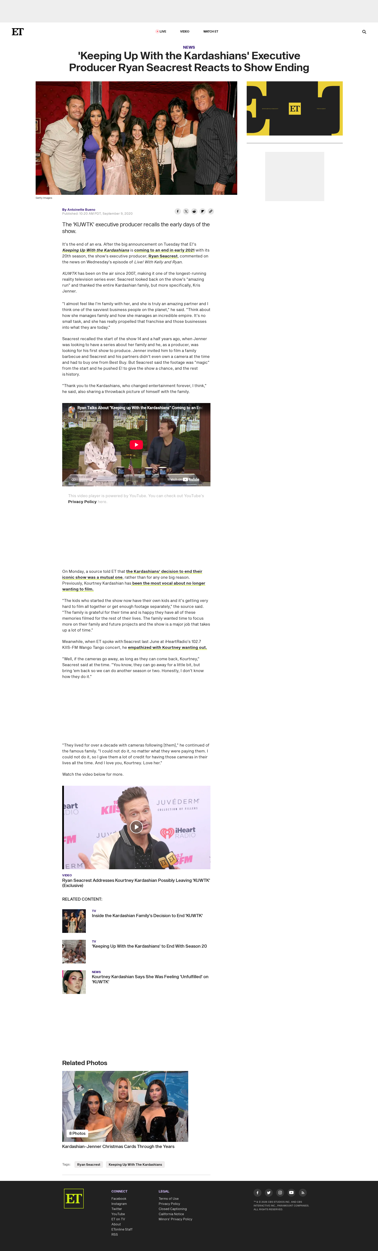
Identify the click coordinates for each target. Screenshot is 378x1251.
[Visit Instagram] (280, 1193)
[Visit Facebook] (257, 1193)
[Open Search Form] (364, 32)
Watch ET (211, 31)
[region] (295, 108)
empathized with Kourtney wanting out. (167, 648)
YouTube (118, 1214)
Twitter (116, 1209)
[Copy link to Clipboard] (210, 212)
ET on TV (118, 1219)
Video (185, 31)
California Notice (171, 1214)
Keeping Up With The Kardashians (135, 1165)
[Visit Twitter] (269, 1193)
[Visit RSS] (303, 1193)
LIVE (163, 31)
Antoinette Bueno (81, 209)
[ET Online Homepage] (18, 32)
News (189, 47)
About (116, 1224)
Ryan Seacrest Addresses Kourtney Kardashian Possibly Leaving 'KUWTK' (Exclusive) (136, 883)
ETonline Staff (121, 1229)
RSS (114, 1234)
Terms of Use (169, 1198)
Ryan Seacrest (163, 256)
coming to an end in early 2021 (164, 250)
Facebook (118, 1198)
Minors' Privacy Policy (175, 1219)
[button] (136, 826)
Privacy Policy (82, 502)
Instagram (119, 1204)
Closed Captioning (173, 1209)
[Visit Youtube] (291, 1193)
